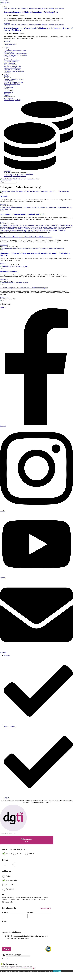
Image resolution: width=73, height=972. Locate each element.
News (5, 7)
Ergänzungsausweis (5, 181)
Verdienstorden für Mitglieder (12, 84)
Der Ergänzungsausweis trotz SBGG (14, 71)
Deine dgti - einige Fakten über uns (13, 79)
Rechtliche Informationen (11, 61)
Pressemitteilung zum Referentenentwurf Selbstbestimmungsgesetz (24, 288)
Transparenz (7, 93)
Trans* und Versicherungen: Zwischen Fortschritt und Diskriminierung (26, 237)
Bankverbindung (8, 87)
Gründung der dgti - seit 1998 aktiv (13, 82)
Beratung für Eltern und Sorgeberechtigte (15, 53)
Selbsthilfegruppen (9, 52)
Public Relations (8, 98)
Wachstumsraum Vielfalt (10, 57)
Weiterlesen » (7, 23)
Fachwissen (7, 72)
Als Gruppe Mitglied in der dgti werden (15, 176)
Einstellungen (57, 971)
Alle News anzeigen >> (10, 44)
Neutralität (6, 95)
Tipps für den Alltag (9, 63)
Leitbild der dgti (8, 92)
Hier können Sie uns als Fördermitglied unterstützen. (18, 174)
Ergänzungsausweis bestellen (12, 69)
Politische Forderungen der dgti (12, 100)
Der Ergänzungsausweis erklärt (12, 66)
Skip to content (4, 1)
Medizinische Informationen (11, 60)
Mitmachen (7, 74)
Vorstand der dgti (8, 80)
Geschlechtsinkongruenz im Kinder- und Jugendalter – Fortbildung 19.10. (31, 12)
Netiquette (3, 196)
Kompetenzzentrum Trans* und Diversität (15, 55)
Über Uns (6, 76)
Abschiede (7, 85)
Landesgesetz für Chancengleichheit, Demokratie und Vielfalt (22, 214)
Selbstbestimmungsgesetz (9, 271)
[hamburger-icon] (0, 4)
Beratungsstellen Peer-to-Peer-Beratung (15, 50)
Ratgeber (6, 47)
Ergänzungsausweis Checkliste (12, 68)
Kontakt (6, 88)
